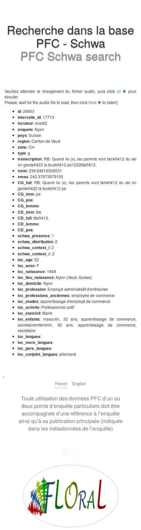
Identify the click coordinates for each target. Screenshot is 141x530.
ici (120, 91)
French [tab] (61, 383)
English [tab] (79, 383)
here (93, 102)
